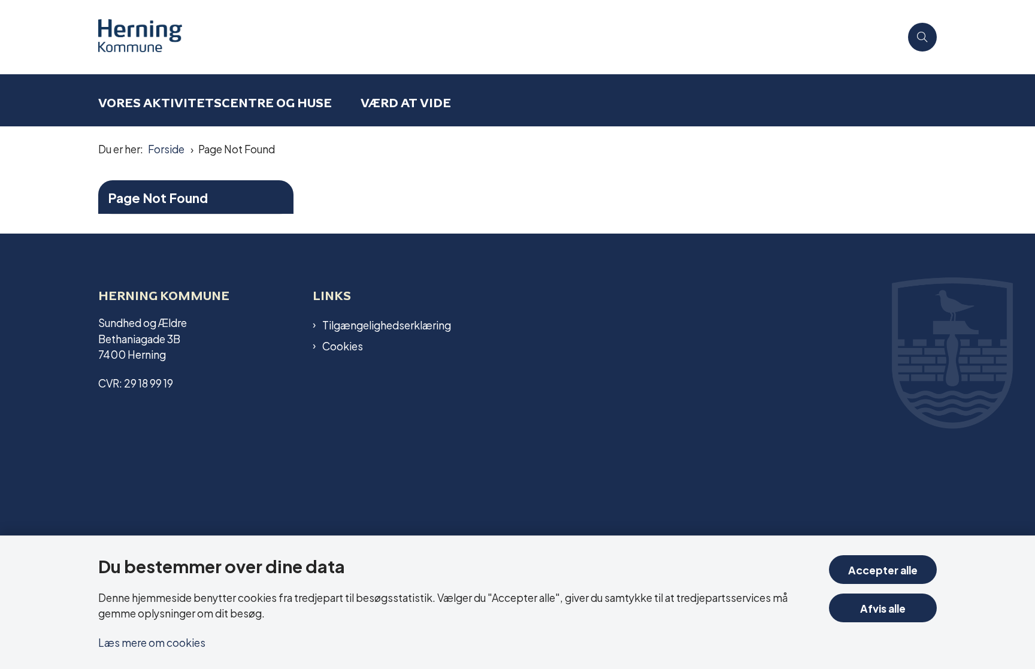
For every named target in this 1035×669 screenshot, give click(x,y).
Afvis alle (883, 607)
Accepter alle (883, 569)
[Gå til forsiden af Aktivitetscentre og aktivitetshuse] (499, 37)
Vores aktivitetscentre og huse (215, 103)
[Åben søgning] (922, 37)
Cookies (342, 345)
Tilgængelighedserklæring (386, 324)
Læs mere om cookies (151, 641)
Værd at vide (406, 103)
